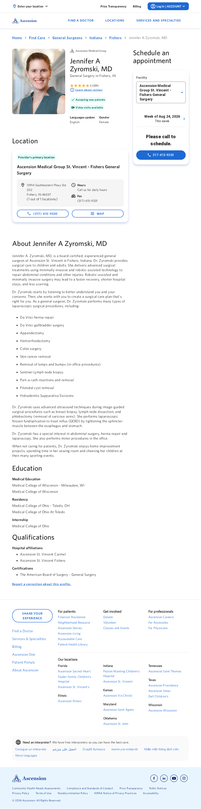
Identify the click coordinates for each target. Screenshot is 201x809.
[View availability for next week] (184, 119)
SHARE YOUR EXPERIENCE (32, 616)
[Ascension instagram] (184, 778)
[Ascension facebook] (154, 778)
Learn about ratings (88, 89)
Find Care (37, 38)
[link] (113, 6)
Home (17, 38)
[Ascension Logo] (56, 778)
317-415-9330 (163, 155)
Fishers (115, 38)
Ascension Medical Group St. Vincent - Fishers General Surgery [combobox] (155, 92)
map (100, 213)
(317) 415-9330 (45, 213)
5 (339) (94, 85)
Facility (141, 77)
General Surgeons (67, 38)
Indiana (96, 38)
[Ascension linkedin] (164, 778)
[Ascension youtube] (174, 778)
